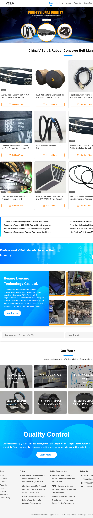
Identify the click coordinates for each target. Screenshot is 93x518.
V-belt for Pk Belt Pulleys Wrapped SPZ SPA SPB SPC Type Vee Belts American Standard (50, 199)
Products (3, 479)
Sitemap (3, 491)
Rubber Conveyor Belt (58, 471)
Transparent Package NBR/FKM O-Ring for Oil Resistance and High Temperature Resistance (27, 221)
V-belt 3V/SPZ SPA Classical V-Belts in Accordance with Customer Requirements (14, 199)
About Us (3, 485)
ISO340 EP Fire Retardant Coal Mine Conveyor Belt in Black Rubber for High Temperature (63, 500)
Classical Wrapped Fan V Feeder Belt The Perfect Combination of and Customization (15, 148)
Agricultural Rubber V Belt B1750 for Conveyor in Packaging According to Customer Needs (15, 97)
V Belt (22, 471)
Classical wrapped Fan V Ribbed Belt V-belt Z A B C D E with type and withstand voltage (34, 489)
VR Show (3, 482)
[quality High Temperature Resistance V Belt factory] (50, 127)
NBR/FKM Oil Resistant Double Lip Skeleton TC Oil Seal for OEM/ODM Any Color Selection (27, 232)
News (2, 488)
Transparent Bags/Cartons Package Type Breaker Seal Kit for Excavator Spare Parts (27, 228)
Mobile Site (4, 494)
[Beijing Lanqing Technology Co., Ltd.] (10, 3)
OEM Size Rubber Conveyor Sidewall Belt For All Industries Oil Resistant (63, 479)
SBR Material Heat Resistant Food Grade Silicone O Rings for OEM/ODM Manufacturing (27, 225)
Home (2, 475)
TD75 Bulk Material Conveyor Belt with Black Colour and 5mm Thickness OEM (50, 97)
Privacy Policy (5, 498)
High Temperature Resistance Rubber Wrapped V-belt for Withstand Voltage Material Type (33, 479)
